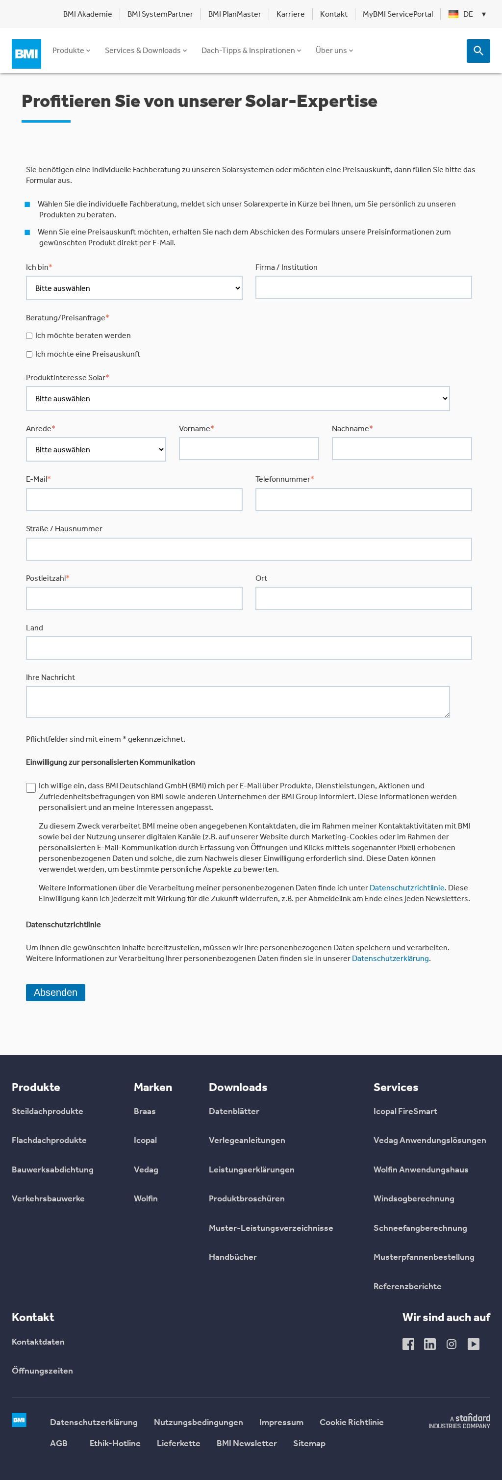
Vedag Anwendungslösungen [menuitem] (430, 1141)
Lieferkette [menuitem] (179, 1444)
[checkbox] (249, 345)
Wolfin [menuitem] (146, 1199)
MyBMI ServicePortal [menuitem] (398, 14)
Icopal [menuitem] (145, 1141)
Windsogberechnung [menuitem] (414, 1199)
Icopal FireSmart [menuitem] (405, 1112)
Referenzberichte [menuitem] (408, 1287)
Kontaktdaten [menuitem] (38, 1342)
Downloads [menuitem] (238, 1087)
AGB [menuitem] (59, 1444)
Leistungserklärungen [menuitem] (252, 1170)
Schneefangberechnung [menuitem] (420, 1228)
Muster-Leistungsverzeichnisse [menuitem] (271, 1228)
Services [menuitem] (396, 1087)
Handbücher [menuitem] (233, 1257)
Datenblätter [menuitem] (234, 1112)
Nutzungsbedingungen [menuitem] (198, 1423)
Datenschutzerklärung (390, 958)
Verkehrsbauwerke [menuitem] (48, 1199)
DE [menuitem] (468, 14)
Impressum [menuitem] (281, 1423)
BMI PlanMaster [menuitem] (234, 14)
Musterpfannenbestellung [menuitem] (424, 1257)
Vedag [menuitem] (146, 1170)
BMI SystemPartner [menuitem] (160, 14)
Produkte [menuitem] (36, 1087)
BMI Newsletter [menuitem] (247, 1444)
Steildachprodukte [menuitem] (47, 1112)
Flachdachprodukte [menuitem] (49, 1141)
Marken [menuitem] (153, 1087)
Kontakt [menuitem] (334, 14)
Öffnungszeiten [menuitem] (42, 1371)
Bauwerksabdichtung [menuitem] (53, 1170)
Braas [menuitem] (145, 1112)
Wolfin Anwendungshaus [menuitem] (421, 1170)
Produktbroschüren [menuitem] (247, 1199)
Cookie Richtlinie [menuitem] (352, 1423)
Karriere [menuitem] (290, 14)
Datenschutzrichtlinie (407, 887)
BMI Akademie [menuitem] (87, 14)
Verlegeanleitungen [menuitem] (247, 1141)
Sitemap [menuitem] (309, 1444)
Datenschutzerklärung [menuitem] (94, 1423)
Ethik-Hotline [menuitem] (115, 1444)
